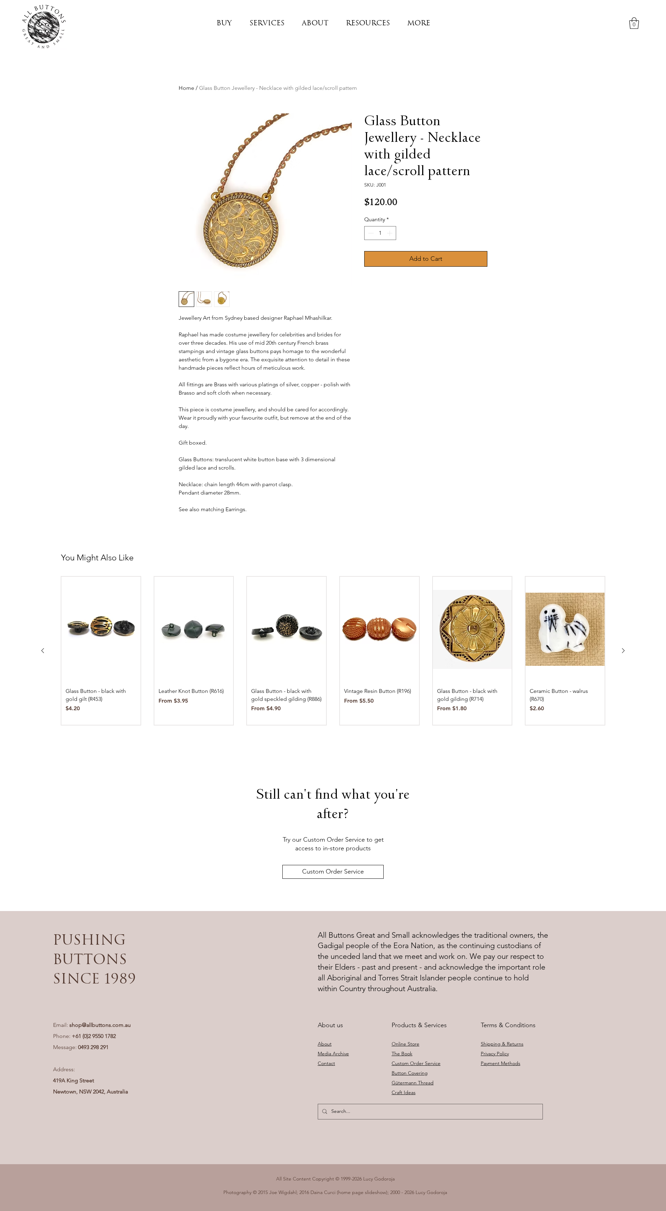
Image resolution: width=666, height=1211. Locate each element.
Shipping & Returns (502, 1044)
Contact (326, 1063)
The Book (402, 1053)
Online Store (405, 1044)
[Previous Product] (43, 650)
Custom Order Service (416, 1063)
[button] (223, 23)
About (325, 1044)
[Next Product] (623, 650)
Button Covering (410, 1073)
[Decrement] (370, 233)
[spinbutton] (380, 233)
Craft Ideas (404, 1092)
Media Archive (333, 1053)
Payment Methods (500, 1063)
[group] (333, 650)
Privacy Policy (495, 1053)
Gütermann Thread (413, 1083)
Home (186, 88)
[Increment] (390, 233)
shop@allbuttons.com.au (100, 1025)
